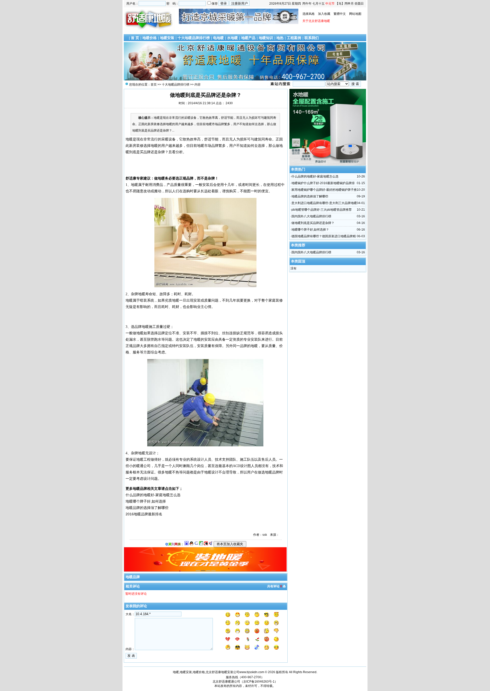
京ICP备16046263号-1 (259, 681)
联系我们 (311, 38)
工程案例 (294, 38)
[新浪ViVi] (206, 544)
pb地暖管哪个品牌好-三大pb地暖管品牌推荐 (321, 209)
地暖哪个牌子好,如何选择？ (310, 229)
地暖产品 (248, 38)
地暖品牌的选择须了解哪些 (309, 196)
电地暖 (218, 38)
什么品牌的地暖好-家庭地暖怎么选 (314, 176)
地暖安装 (167, 38)
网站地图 (355, 14)
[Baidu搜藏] (187, 544)
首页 (154, 84)
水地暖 (232, 38)
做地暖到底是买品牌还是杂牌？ (312, 223)
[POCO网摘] (201, 544)
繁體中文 (340, 14)
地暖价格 (149, 38)
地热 (280, 38)
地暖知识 (266, 38)
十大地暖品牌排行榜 (194, 38)
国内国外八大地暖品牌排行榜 (311, 216)
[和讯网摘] (211, 544)
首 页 (135, 38)
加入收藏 (324, 14)
